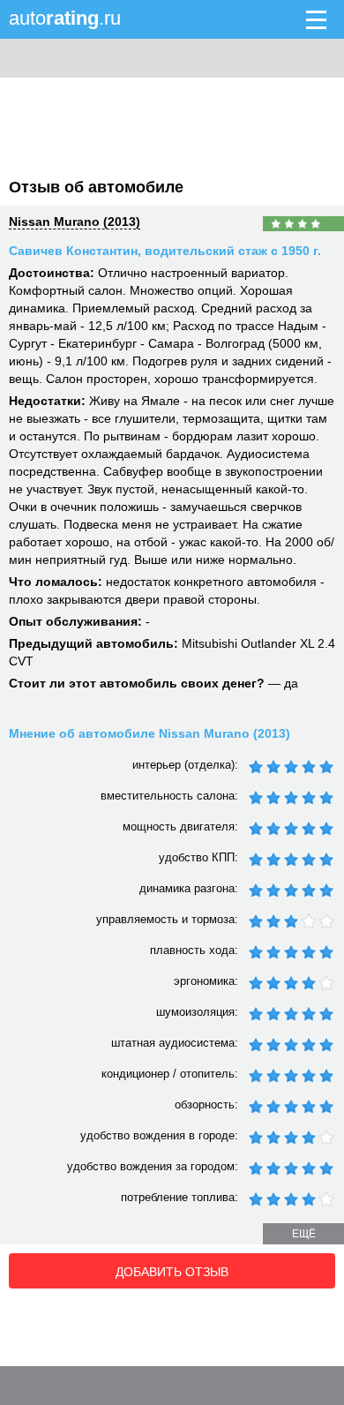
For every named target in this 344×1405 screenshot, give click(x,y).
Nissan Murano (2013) (74, 221)
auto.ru (65, 18)
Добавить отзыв (172, 1272)
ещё (304, 1234)
